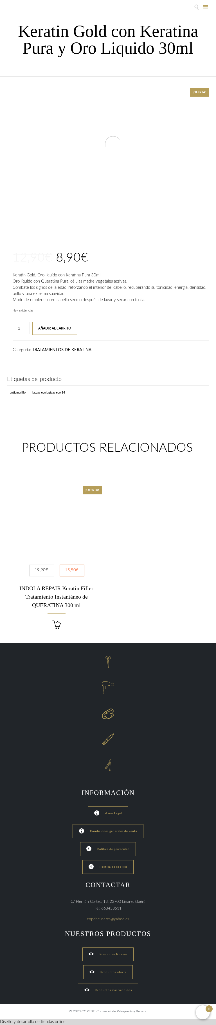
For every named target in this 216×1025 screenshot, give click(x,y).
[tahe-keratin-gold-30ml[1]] (21, 226)
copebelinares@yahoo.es (108, 919)
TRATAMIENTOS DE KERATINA (61, 350)
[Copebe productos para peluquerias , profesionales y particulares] (22, 7)
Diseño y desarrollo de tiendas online (33, 1022)
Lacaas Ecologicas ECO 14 (48, 392)
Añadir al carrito (54, 328)
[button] (57, 625)
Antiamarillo (18, 392)
